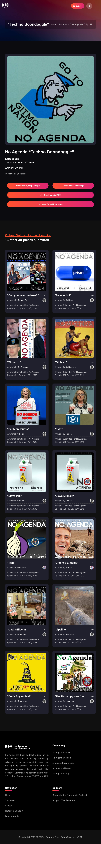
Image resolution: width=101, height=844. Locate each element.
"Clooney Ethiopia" (66, 562)
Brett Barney (23, 634)
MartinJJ (22, 567)
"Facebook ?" (63, 295)
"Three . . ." (14, 362)
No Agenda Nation (61, 768)
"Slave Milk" (14, 495)
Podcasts (64, 24)
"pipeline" (61, 629)
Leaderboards (12, 816)
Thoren (21, 434)
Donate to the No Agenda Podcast (69, 795)
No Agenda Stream (61, 757)
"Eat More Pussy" (18, 429)
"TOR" (11, 562)
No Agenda (77, 24)
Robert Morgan (24, 701)
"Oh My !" (61, 362)
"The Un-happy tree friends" (72, 696)
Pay (21, 168)
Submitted (10, 800)
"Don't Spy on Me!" (19, 696)
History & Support (14, 811)
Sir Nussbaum (71, 300)
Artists (8, 805)
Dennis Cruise (24, 300)
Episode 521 (22, 308)
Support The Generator (64, 800)
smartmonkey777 (73, 701)
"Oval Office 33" (17, 629)
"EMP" (59, 429)
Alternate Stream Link (63, 763)
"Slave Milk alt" (64, 495)
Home (53, 24)
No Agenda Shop (60, 773)
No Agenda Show (61, 752)
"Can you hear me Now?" (23, 295)
